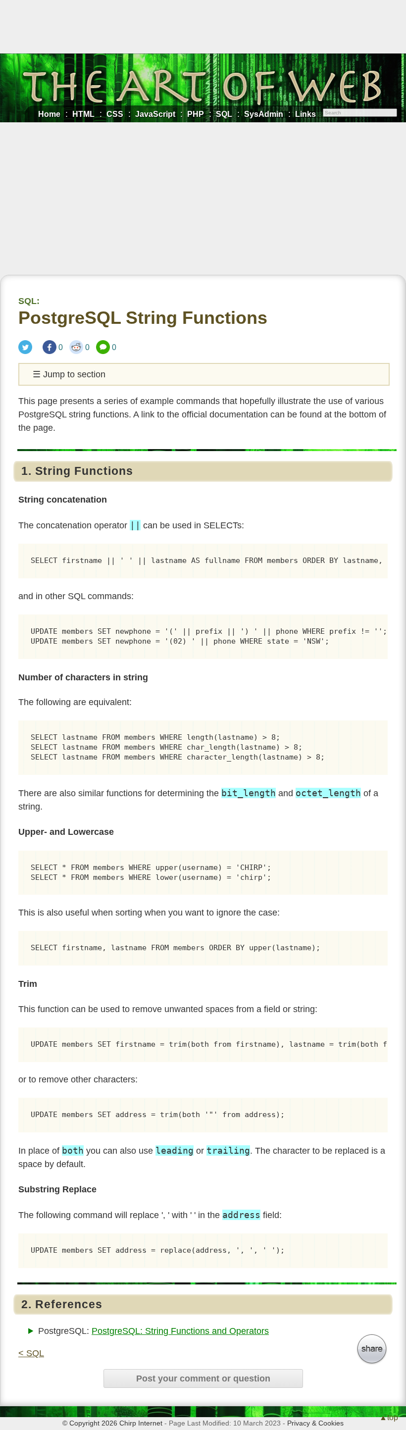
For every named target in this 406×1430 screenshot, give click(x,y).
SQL (224, 113)
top (392, 1417)
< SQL (31, 1353)
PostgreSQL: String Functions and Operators (180, 1331)
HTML (83, 113)
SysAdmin (263, 113)
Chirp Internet (140, 1423)
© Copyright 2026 (89, 1423)
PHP (195, 113)
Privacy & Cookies (315, 1423)
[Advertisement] (203, 200)
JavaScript (155, 113)
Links (305, 113)
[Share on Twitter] (27, 347)
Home (49, 113)
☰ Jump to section (69, 374)
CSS (114, 113)
